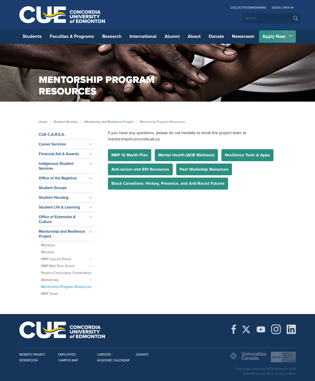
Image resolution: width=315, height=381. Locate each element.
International (143, 36)
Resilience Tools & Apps (247, 154)
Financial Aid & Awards (59, 153)
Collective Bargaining (248, 7)
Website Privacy (32, 355)
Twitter (246, 329)
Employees (67, 355)
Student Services (66, 122)
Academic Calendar (113, 360)
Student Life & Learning (59, 207)
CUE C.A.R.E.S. (52, 134)
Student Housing (53, 197)
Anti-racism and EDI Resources (140, 169)
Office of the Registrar (58, 178)
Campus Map (68, 360)
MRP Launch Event (56, 259)
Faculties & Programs (72, 36)
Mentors (47, 252)
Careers (104, 355)
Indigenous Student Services (56, 166)
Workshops (50, 280)
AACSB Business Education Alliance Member (283, 357)
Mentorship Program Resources (66, 286)
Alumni (172, 36)
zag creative (287, 373)
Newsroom (243, 36)
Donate (216, 36)
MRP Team (49, 293)
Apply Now (273, 36)
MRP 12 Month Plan (129, 154)
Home (43, 122)
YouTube (260, 329)
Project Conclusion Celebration (66, 273)
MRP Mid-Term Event (57, 266)
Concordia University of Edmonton (62, 14)
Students (32, 36)
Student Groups (53, 187)
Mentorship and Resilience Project (108, 122)
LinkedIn (291, 329)
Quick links (281, 7)
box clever (267, 373)
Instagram (276, 329)
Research (112, 36)
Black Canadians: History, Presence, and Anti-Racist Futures (168, 183)
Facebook (234, 329)
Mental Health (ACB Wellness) (186, 154)
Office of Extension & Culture (57, 219)
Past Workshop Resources (204, 169)
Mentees (48, 245)
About (194, 36)
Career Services (52, 144)
